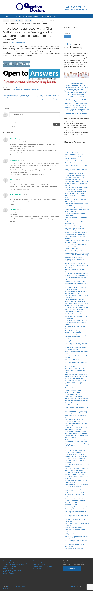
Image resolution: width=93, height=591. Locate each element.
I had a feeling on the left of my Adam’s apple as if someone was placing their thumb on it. (76, 283)
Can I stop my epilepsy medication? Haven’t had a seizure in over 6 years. (76, 300)
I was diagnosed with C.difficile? (74, 527)
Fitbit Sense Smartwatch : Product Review (77, 314)
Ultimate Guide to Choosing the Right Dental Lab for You (75, 200)
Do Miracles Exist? (70, 366)
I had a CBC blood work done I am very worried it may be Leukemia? (76, 428)
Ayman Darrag (15, 160)
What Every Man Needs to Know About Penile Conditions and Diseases (76, 153)
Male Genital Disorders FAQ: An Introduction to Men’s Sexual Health (75, 174)
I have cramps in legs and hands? (74, 448)
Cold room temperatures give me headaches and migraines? (74, 229)
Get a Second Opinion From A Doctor (13, 564)
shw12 (12, 180)
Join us (68, 44)
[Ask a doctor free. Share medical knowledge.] (32, 7)
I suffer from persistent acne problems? (76, 320)
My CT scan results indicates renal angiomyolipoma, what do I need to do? (76, 440)
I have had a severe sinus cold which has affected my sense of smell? (76, 485)
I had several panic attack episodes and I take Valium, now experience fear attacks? (76, 494)
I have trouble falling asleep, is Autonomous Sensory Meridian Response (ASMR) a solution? (77, 209)
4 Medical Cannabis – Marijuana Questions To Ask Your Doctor (74, 391)
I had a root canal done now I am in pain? (77, 347)
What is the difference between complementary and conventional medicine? (74, 259)
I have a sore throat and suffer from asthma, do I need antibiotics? (75, 451)
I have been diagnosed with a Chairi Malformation (24, 90)
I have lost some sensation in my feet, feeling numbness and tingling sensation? (77, 432)
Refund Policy (37, 568)
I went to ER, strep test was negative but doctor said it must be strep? (76, 344)
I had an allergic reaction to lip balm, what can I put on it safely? (77, 241)
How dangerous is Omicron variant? (75, 263)
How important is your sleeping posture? (76, 398)
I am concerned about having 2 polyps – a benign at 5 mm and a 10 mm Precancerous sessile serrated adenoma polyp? (77, 383)
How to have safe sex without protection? (76, 401)
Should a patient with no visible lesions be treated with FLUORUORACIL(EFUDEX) (77, 254)
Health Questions (8, 568)
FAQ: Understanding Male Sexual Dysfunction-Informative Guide (74, 178)
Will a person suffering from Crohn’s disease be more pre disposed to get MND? (75, 370)
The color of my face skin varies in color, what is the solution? (76, 436)
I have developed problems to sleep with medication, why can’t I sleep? (76, 420)
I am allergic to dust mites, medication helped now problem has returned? (75, 473)
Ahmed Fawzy (15, 139)
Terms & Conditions (38, 563)
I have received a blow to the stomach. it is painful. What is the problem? (76, 469)
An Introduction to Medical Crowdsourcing (15, 563)
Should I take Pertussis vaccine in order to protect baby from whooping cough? (77, 233)
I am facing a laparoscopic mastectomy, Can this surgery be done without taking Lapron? (16, 96)
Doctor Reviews (46, 16)
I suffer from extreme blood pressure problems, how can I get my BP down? (76, 455)
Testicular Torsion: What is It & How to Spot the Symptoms (76, 158)
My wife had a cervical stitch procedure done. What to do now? (76, 404)
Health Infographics (8, 572)
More (55, 16)
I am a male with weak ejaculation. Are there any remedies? (76, 245)
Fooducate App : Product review (74, 312)
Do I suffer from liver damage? (73, 226)
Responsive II (72, 586)
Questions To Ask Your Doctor (11, 566)
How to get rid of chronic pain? (73, 388)
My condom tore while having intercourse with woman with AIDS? (76, 504)
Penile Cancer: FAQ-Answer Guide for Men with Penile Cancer (76, 162)
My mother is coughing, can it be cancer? (76, 251)
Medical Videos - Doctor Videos (12, 570)
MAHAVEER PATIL (16, 195)
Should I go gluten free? (72, 248)
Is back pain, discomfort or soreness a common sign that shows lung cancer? (76, 412)
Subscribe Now (71, 568)
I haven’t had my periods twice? (74, 548)
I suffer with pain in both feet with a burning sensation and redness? (75, 533)
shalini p (13, 209)
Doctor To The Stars (8, 574)
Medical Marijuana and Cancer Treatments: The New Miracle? (73, 395)
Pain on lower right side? (72, 360)
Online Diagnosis (16, 16)
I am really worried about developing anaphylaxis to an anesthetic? (75, 336)
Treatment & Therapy (9, 561)
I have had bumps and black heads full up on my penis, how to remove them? (77, 188)
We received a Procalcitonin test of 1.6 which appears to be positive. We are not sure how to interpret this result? (76, 376)
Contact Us (36, 561)
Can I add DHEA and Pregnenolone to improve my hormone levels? (76, 331)
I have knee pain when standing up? (75, 530)
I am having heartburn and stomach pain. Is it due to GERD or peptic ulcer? (76, 308)
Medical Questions (16, 21)
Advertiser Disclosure (39, 564)
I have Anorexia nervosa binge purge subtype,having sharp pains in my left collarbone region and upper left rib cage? (46, 97)
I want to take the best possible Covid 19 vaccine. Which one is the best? (76, 304)
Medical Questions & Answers (31, 16)
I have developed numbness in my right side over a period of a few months (76, 508)
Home (6, 16)
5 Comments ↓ (20, 43)
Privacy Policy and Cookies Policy (42, 566)
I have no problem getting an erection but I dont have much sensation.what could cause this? (76, 183)
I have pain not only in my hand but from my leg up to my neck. (76, 288)
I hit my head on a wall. (71, 349)
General (28, 21)
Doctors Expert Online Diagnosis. (76, 9)
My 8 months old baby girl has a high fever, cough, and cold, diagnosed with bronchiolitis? (76, 460)
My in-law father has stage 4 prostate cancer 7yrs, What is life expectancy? (75, 192)
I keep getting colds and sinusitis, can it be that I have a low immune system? (76, 499)
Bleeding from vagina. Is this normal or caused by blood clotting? (76, 292)
